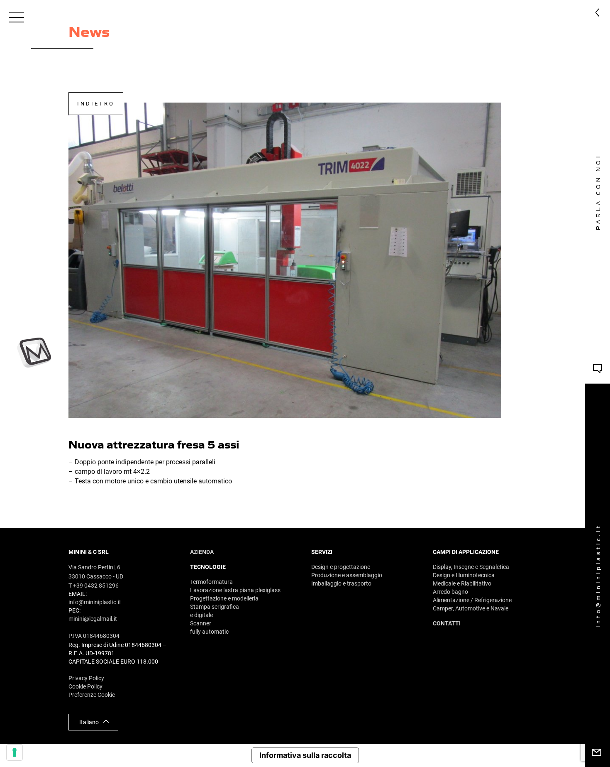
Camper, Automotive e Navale (470, 608)
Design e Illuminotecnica (464, 575)
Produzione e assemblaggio (346, 575)
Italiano (89, 722)
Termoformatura (211, 581)
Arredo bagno (450, 591)
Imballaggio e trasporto (341, 583)
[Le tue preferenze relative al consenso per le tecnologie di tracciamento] (14, 752)
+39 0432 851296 (309, 16)
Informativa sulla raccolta (305, 755)
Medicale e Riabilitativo (462, 583)
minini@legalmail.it (92, 618)
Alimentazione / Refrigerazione (472, 600)
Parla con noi (597, 192)
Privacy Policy (86, 678)
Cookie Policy (85, 686)
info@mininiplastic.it (597, 575)
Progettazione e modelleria (224, 598)
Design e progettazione (340, 567)
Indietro (96, 103)
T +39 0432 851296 (93, 585)
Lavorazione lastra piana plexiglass (235, 590)
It (558, 16)
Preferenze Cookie (91, 694)
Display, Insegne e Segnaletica (471, 567)
